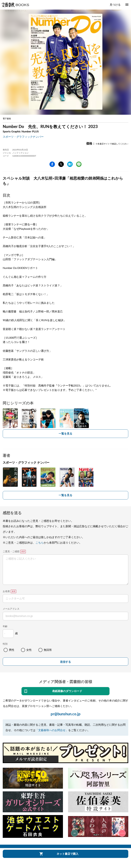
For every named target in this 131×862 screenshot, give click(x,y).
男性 (11, 650)
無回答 (48, 650)
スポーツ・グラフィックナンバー (23, 136)
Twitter (61, 164)
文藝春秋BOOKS (15, 5)
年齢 (5, 626)
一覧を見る (65, 433)
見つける (115, 4)
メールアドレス (11, 609)
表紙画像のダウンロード (67, 691)
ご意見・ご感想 (11, 551)
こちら (39, 542)
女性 (29, 650)
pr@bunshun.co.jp (66, 714)
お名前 (6, 591)
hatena (70, 164)
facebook (52, 164)
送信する (65, 661)
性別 (5, 644)
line (79, 164)
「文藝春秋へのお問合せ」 (51, 730)
